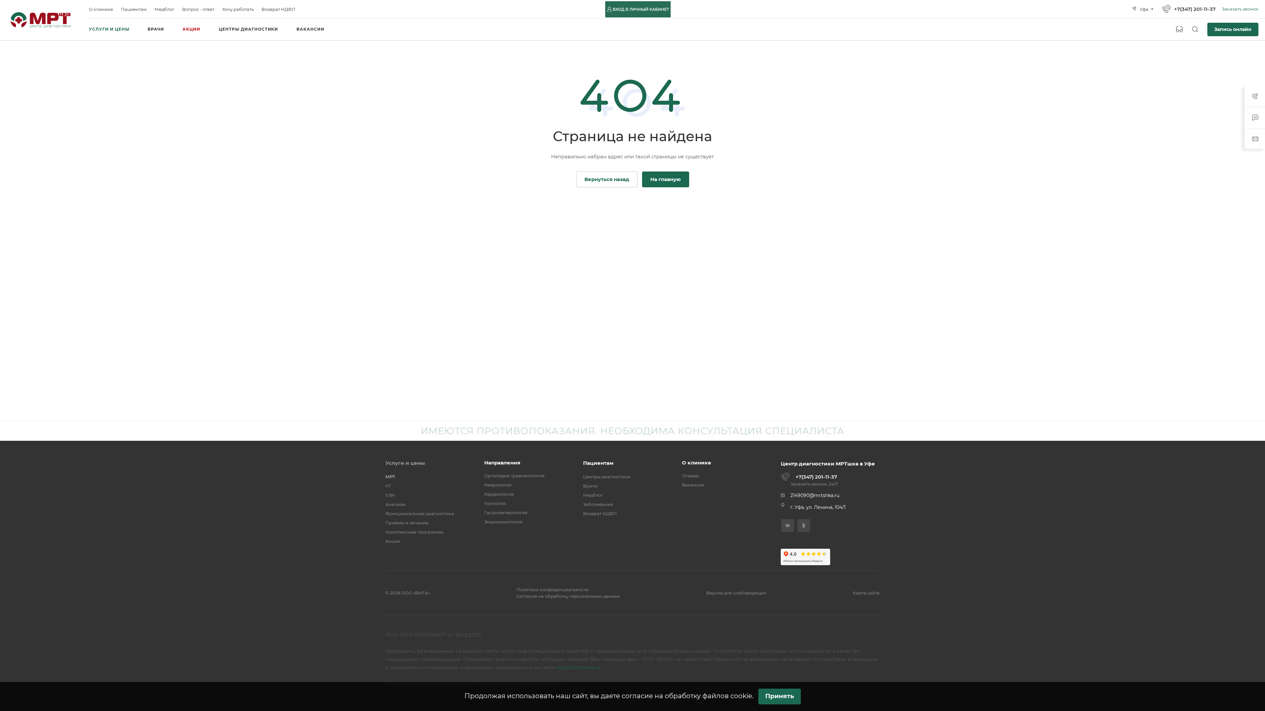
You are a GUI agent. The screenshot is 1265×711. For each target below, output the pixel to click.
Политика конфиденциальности (553, 589)
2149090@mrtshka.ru (814, 495)
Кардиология (499, 494)
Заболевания (598, 504)
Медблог (593, 495)
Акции (392, 541)
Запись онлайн (1232, 29)
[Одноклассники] (803, 525)
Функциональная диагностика (419, 513)
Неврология (498, 484)
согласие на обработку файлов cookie (687, 696)
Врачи (590, 485)
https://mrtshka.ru (578, 667)
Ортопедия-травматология (514, 475)
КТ (388, 485)
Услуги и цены (405, 463)
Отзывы (690, 475)
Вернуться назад (606, 179)
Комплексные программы (414, 532)
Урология (495, 503)
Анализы (395, 504)
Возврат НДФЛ (600, 513)
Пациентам (598, 463)
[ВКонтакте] (787, 525)
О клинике (696, 463)
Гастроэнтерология (505, 512)
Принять (779, 696)
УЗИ (390, 495)
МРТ (390, 476)
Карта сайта (866, 592)
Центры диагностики (606, 476)
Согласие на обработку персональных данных (568, 596)
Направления (502, 463)
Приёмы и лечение (406, 522)
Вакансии (693, 484)
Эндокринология (503, 521)
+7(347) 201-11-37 (1195, 9)
